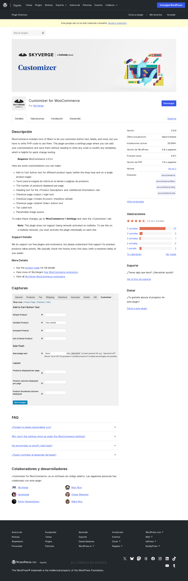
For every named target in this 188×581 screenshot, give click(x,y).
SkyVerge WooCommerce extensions (45, 276)
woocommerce (168, 175)
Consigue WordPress (171, 5)
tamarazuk (23, 494)
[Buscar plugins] (43, 33)
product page (32, 267)
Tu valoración (134, 254)
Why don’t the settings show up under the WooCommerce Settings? (48, 436)
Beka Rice (76, 501)
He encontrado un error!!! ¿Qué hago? (32, 445)
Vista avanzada (135, 201)
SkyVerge (38, 105)
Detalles (19, 118)
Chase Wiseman (80, 494)
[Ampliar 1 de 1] (114, 297)
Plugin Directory (19, 14)
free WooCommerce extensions (61, 272)
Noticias (16, 537)
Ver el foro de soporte (139, 279)
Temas (48, 537)
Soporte (171, 118)
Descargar (168, 103)
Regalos (117, 546)
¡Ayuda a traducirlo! (117, 23)
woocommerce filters (165, 181)
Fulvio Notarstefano (28, 501)
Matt (149, 537)
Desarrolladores (86, 541)
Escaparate (50, 532)
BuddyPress (153, 546)
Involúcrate (117, 532)
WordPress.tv (86, 546)
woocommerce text (166, 193)
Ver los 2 (172, 168)
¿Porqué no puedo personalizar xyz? (31, 427)
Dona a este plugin (137, 308)
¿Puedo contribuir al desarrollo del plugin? (34, 454)
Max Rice (76, 487)
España (43, 562)
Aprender (83, 532)
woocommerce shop (166, 187)
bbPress (151, 541)
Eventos (116, 537)
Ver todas (171, 254)
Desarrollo (75, 118)
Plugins (48, 541)
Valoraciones (37, 118)
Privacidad (17, 546)
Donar (116, 541)
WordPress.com (154, 532)
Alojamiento (17, 541)
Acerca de (17, 532)
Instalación (57, 118)
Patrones (49, 546)
